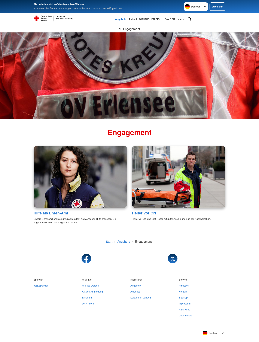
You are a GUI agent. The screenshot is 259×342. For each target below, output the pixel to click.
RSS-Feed (184, 309)
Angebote (120, 19)
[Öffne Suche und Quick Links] (189, 19)
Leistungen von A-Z (140, 297)
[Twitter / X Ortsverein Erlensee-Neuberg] (172, 258)
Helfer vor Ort (144, 213)
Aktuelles (135, 291)
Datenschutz (185, 315)
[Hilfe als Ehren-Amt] (80, 177)
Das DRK (170, 19)
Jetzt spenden (41, 285)
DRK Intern (88, 303)
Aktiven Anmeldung (92, 291)
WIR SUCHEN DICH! (150, 19)
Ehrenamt (87, 297)
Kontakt (183, 291)
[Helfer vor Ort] (178, 177)
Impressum (185, 303)
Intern (180, 19)
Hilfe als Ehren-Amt (51, 213)
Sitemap (183, 297)
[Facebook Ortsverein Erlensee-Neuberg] (86, 258)
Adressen (184, 285)
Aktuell (133, 19)
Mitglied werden (90, 285)
